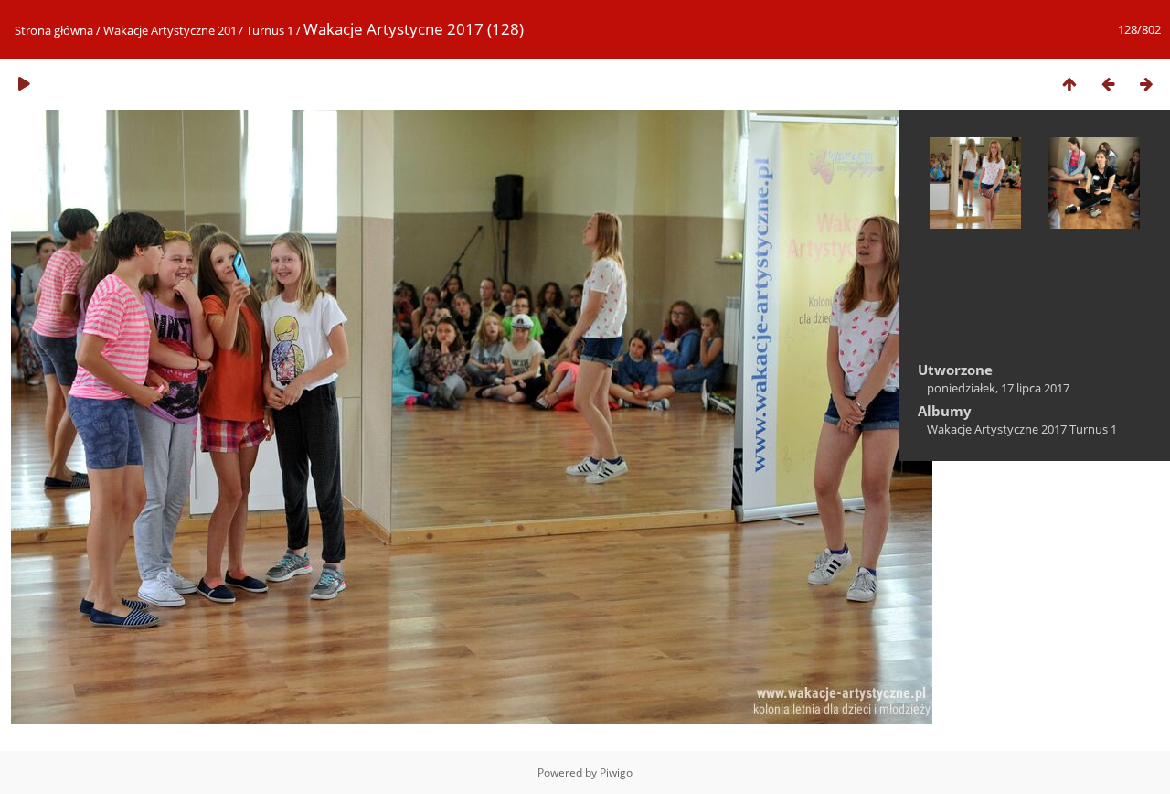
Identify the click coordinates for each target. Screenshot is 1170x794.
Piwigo (616, 772)
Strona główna (54, 30)
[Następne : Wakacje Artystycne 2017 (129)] (1146, 83)
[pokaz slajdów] (24, 83)
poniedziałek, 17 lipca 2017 (998, 388)
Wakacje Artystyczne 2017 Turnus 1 (198, 30)
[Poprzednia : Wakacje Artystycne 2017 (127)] (1108, 83)
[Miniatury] (1069, 83)
